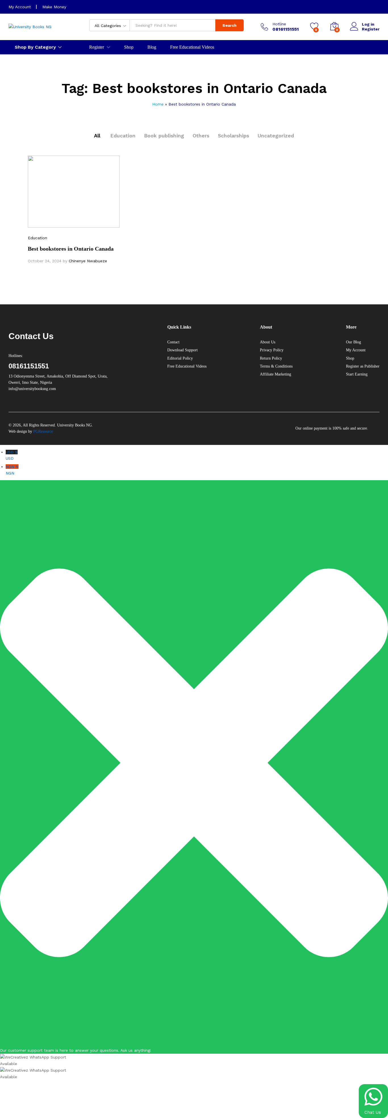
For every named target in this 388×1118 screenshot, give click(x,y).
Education (122, 136)
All (97, 136)
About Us (267, 342)
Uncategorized (276, 136)
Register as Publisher (362, 366)
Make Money (54, 7)
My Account (20, 7)
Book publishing (164, 136)
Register (370, 29)
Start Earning (357, 374)
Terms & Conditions (276, 366)
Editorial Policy (180, 358)
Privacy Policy (271, 350)
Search (229, 25)
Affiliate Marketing (275, 374)
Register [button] (96, 47)
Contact (173, 342)
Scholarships (233, 136)
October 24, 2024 (44, 261)
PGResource (43, 431)
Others (201, 136)
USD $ (12, 455)
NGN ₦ (12, 469)
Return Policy (271, 358)
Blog (151, 47)
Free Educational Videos (192, 47)
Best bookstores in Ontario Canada (71, 249)
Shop (128, 47)
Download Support (182, 350)
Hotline (279, 24)
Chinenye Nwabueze (88, 261)
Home (158, 104)
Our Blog (353, 342)
